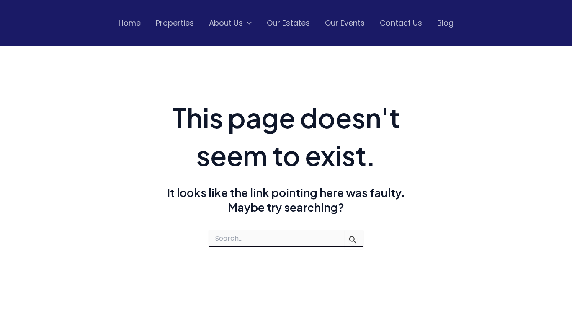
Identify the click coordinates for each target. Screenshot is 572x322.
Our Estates (288, 23)
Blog (445, 23)
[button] (247, 23)
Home (130, 23)
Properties (175, 23)
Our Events (345, 23)
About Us (226, 23)
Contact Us (401, 23)
